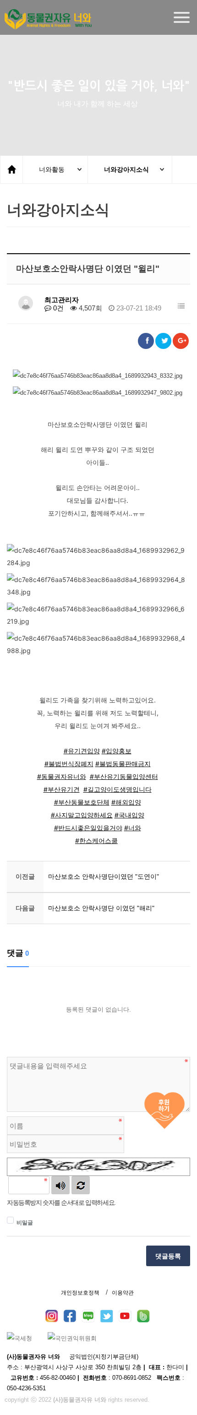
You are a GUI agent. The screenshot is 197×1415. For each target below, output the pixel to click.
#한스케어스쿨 (96, 840)
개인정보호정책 (80, 1293)
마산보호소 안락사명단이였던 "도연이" (103, 876)
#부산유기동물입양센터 (124, 776)
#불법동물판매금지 (123, 763)
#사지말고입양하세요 (82, 815)
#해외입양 (126, 802)
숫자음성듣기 (60, 1185)
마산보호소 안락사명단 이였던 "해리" (101, 908)
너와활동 (52, 169)
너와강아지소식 (126, 169)
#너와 (132, 828)
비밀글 (24, 1222)
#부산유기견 (62, 789)
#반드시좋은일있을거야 (88, 828)
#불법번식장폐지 (68, 763)
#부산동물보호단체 (81, 802)
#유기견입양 (82, 751)
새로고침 (80, 1185)
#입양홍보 (116, 751)
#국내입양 (129, 815)
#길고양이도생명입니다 (117, 789)
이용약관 (123, 1293)
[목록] (181, 306)
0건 (57, 308)
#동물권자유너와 (61, 776)
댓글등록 (168, 1256)
